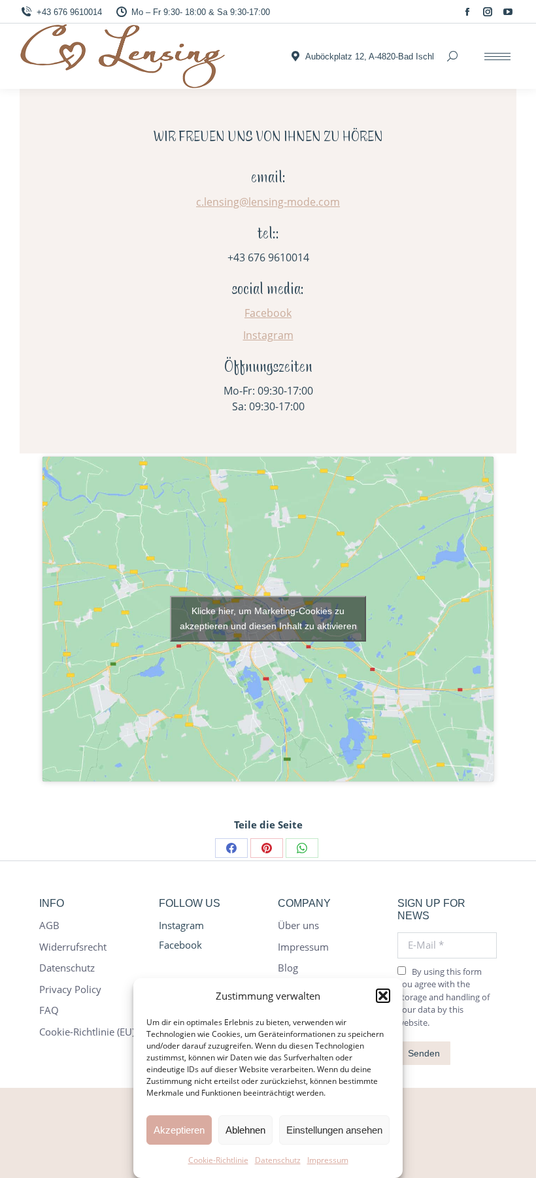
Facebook (268, 313)
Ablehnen (245, 1130)
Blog (288, 968)
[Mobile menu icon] (497, 56)
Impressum (327, 1160)
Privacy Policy (70, 989)
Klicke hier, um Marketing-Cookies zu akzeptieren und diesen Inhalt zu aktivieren (268, 618)
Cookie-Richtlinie (218, 1160)
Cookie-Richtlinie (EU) (87, 1032)
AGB (49, 925)
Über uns (298, 925)
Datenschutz (278, 1160)
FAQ (49, 1010)
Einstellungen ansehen (334, 1130)
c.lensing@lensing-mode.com (268, 202)
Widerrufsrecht (73, 947)
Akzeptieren (179, 1130)
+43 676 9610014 (69, 12)
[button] (383, 995)
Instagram (268, 335)
